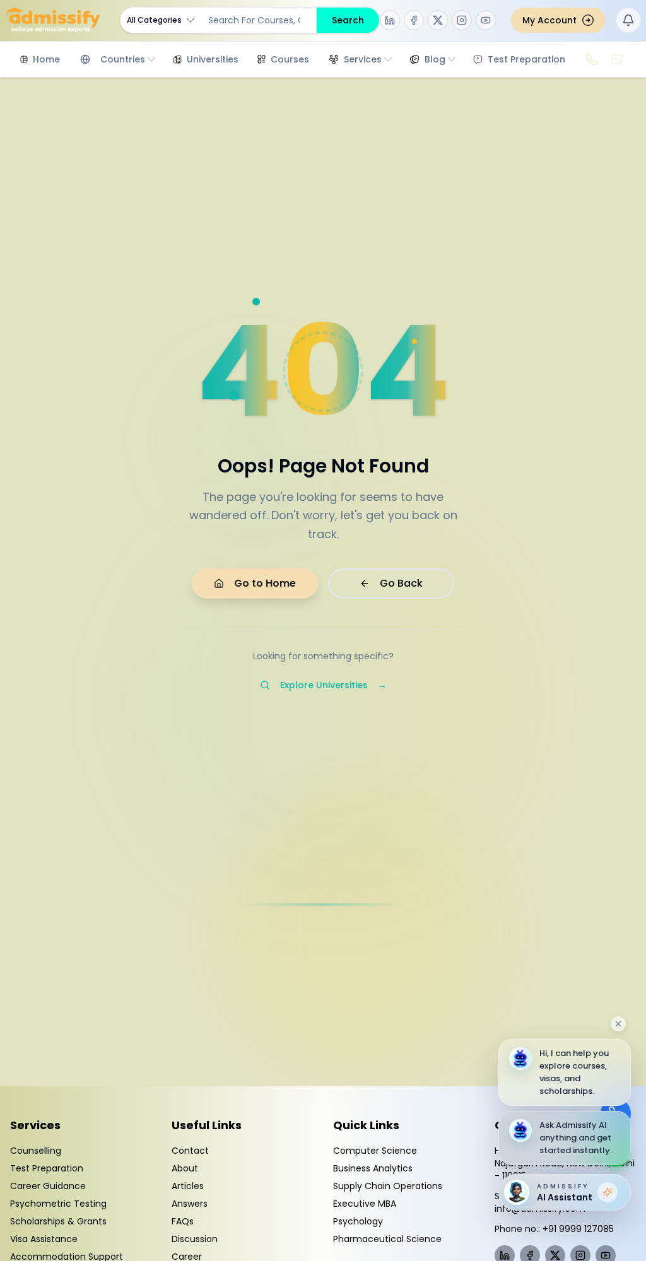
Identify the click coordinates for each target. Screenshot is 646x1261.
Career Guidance (48, 1186)
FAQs (183, 1221)
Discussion (195, 1239)
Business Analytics (373, 1168)
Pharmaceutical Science (387, 1239)
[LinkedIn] (390, 20)
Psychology (358, 1221)
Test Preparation (46, 1168)
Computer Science (375, 1150)
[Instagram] (462, 20)
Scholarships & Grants (58, 1221)
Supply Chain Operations (387, 1186)
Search (348, 20)
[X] (438, 20)
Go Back (401, 583)
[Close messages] (618, 1023)
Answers (190, 1203)
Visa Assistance (44, 1239)
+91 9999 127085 (578, 1229)
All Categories (154, 20)
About (185, 1168)
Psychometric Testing (58, 1203)
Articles (188, 1186)
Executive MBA (364, 1203)
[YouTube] (486, 20)
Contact (190, 1150)
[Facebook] (414, 20)
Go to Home (265, 583)
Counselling (35, 1150)
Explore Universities (333, 685)
